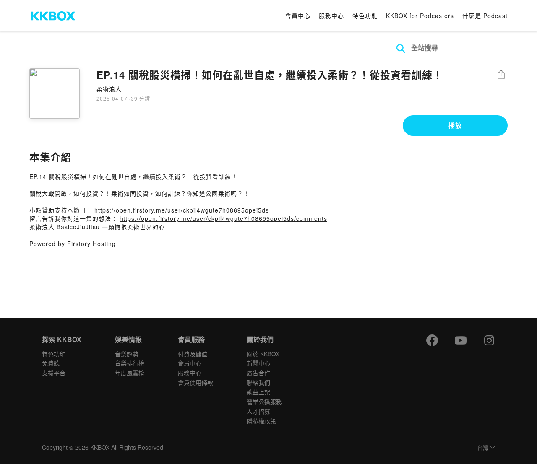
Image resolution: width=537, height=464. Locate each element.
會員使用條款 (195, 382)
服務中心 (331, 15)
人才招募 (258, 411)
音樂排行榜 (129, 363)
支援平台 (53, 372)
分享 (500, 75)
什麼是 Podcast (485, 15)
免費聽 (51, 363)
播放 (455, 125)
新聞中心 (258, 363)
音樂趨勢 (126, 354)
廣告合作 (258, 372)
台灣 (482, 448)
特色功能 (365, 15)
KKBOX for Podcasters (420, 15)
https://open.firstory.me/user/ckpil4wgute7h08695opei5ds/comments (223, 218)
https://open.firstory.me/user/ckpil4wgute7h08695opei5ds (181, 210)
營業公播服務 (264, 401)
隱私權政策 (261, 421)
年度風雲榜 (129, 372)
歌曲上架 (258, 392)
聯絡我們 (258, 382)
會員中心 (297, 15)
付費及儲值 (192, 354)
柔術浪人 (109, 89)
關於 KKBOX (263, 354)
